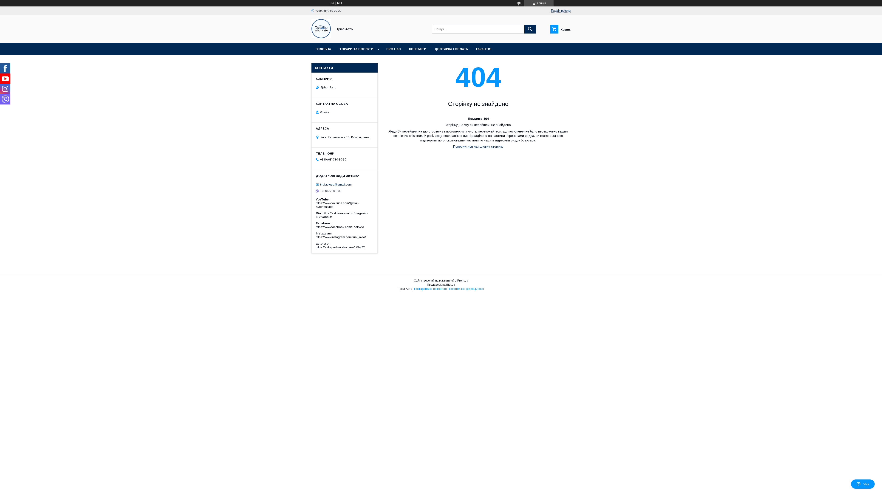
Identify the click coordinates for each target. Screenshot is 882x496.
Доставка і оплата (451, 49)
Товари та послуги (356, 49)
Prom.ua (462, 280)
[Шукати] (530, 29)
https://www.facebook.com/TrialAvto (340, 227)
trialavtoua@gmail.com (336, 184)
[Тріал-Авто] (321, 37)
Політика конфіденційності (466, 288)
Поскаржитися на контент (430, 288)
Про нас (393, 49)
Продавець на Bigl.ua (441, 284)
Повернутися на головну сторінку (478, 146)
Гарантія (483, 49)
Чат (866, 484)
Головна (323, 49)
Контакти (417, 49)
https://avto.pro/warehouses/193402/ (340, 247)
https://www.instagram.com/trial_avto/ (341, 237)
